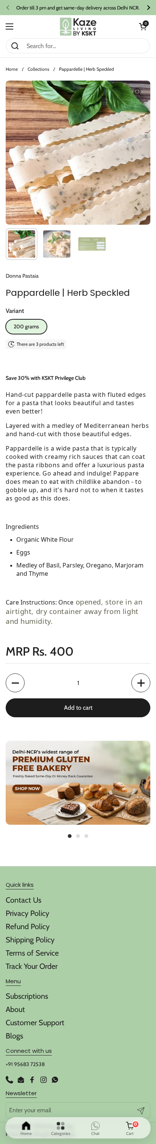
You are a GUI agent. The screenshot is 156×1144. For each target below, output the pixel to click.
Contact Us (23, 900)
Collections (38, 69)
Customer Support (35, 1022)
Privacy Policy (27, 913)
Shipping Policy (30, 939)
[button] (142, 26)
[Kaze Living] (78, 26)
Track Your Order (32, 966)
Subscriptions (27, 996)
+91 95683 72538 (25, 1064)
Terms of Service (32, 952)
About (15, 1009)
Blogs (14, 1035)
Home (12, 69)
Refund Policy (28, 926)
